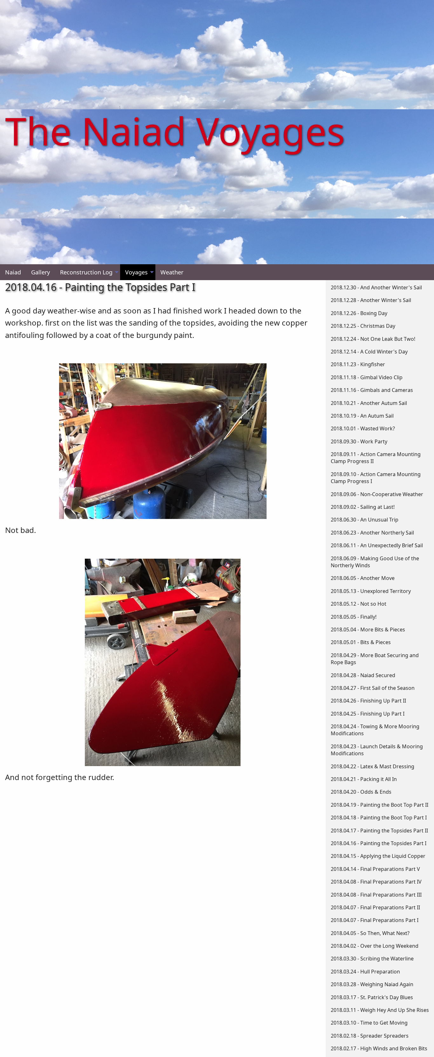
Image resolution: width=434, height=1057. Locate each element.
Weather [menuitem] (171, 272)
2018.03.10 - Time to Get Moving (369, 1022)
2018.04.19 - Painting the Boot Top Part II (379, 804)
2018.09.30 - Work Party (359, 441)
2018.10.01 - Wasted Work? (363, 428)
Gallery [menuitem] (40, 272)
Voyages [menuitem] (136, 272)
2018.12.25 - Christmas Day (363, 325)
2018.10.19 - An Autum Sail (362, 415)
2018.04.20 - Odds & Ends (361, 791)
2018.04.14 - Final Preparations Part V (375, 868)
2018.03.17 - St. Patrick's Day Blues (372, 997)
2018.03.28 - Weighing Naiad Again (372, 984)
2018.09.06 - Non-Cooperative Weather (377, 494)
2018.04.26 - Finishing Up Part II (368, 700)
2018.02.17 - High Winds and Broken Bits (379, 1048)
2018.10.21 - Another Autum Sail (369, 403)
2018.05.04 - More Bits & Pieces (368, 629)
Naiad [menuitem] (13, 272)
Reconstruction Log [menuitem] (86, 272)
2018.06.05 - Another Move (363, 578)
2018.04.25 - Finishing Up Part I (367, 713)
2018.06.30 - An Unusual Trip (364, 519)
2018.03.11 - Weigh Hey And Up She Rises (380, 1010)
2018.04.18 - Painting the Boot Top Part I (379, 817)
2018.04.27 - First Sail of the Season (373, 687)
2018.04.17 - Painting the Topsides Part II (379, 830)
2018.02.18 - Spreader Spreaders (370, 1035)
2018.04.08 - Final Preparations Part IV (376, 881)
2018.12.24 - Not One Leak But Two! (373, 338)
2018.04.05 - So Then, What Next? (370, 933)
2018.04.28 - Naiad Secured (363, 675)
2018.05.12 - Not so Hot (358, 603)
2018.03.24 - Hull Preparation (365, 971)
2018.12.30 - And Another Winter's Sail (376, 287)
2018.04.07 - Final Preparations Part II (375, 907)
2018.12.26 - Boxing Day (359, 313)
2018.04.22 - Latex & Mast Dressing (372, 766)
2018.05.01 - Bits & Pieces (361, 642)
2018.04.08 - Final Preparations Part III (376, 894)
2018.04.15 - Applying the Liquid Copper (378, 855)
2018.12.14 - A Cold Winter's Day (369, 351)
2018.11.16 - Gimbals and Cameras (372, 390)
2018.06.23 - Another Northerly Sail (372, 532)
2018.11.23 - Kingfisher (358, 364)
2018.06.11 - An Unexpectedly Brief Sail (377, 545)
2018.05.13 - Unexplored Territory (371, 591)
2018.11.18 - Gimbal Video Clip (367, 377)
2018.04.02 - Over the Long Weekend (374, 945)
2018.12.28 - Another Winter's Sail (371, 300)
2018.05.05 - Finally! (353, 616)
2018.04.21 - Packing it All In (364, 779)
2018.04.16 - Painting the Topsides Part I (378, 843)
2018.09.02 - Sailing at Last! (363, 506)
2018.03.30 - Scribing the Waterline (372, 958)
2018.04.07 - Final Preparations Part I (374, 920)
